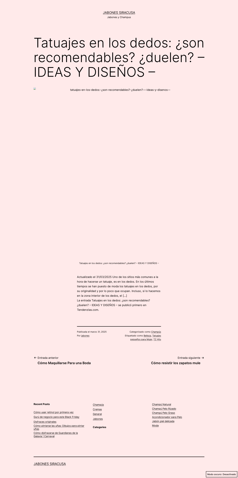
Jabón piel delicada (163, 421)
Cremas (97, 409)
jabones (85, 335)
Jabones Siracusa (119, 13)
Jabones (98, 418)
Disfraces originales (45, 421)
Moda (155, 425)
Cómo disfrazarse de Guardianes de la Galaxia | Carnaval (56, 434)
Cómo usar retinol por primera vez (54, 412)
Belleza (147, 335)
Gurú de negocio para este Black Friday (56, 416)
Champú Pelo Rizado (164, 408)
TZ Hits (157, 339)
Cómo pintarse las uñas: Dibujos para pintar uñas (59, 427)
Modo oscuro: (214, 474)
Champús (156, 331)
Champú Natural (161, 404)
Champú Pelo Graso (163, 412)
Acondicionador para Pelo (167, 417)
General (97, 414)
